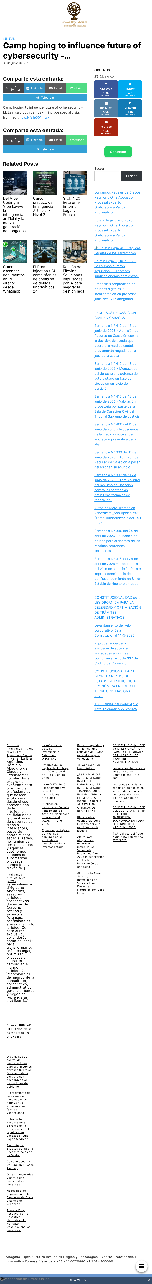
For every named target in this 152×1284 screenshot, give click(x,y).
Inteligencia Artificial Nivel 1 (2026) (18, 878)
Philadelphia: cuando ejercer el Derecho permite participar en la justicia (89, 824)
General (9, 38)
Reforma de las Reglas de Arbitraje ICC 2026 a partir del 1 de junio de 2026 (55, 771)
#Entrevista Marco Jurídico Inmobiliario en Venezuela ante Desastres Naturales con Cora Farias (90, 883)
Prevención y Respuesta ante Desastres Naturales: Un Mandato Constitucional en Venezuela (19, 1220)
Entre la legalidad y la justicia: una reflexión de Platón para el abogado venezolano (90, 752)
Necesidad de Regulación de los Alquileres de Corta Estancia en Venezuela (20, 1197)
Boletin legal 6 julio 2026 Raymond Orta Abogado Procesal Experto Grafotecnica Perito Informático (113, 230)
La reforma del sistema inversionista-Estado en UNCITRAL (52, 752)
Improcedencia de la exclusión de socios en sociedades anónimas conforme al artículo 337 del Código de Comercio (116, 653)
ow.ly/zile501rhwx (35, 117)
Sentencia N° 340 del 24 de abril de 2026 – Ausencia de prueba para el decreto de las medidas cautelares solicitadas (117, 541)
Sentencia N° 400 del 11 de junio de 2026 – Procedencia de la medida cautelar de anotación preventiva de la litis (116, 434)
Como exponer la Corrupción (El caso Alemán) (20, 1165)
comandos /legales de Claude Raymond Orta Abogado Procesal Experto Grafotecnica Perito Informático (117, 202)
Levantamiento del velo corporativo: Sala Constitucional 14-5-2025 (114, 630)
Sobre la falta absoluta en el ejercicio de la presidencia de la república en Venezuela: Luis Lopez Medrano (19, 1129)
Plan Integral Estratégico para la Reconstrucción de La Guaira (20, 1150)
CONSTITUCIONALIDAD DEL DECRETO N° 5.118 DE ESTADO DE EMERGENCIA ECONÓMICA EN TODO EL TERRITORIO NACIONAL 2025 (129, 817)
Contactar (118, 152)
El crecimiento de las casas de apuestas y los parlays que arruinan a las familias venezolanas (19, 1102)
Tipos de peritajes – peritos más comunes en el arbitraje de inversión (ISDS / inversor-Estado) (55, 838)
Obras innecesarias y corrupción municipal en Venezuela (20, 1179)
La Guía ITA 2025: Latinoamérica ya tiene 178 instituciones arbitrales (54, 791)
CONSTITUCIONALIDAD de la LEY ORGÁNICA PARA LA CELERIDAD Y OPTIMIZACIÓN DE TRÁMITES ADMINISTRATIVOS (117, 607)
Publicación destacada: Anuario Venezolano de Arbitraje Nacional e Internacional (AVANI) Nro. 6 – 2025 (55, 813)
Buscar (99, 168)
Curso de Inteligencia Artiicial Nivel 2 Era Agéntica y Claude (20, 750)
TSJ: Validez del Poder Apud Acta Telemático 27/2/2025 (128, 837)
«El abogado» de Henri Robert (89, 766)
